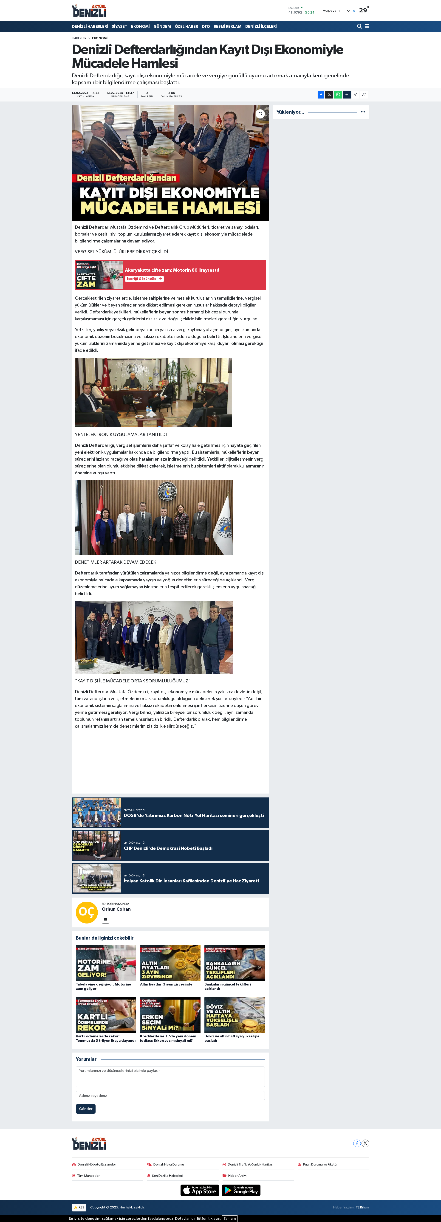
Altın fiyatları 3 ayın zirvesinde (166, 984)
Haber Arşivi (237, 1175)
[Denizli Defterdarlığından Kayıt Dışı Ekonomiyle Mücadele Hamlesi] (170, 163)
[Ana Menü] (366, 26)
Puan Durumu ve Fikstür (320, 1164)
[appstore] (200, 1190)
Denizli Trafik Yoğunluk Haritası (250, 1164)
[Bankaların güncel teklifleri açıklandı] (234, 963)
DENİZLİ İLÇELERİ (261, 26)
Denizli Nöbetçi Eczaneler (97, 1164)
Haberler (79, 38)
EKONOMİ (140, 26)
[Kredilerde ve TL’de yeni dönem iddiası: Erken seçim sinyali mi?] (170, 1015)
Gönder (86, 1109)
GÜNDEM (162, 26)
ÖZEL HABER (186, 26)
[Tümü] (363, 112)
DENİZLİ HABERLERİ (90, 26)
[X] (365, 1143)
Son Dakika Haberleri (167, 1175)
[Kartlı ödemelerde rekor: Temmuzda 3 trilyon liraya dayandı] (106, 1015)
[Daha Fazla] (347, 95)
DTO (206, 26)
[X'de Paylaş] (329, 95)
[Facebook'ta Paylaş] (321, 95)
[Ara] (360, 26)
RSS (81, 1207)
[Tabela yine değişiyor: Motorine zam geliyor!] (106, 963)
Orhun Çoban (116, 909)
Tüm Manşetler (88, 1175)
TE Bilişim (362, 1207)
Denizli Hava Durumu (168, 1164)
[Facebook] (357, 1143)
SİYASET (119, 26)
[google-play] (241, 1190)
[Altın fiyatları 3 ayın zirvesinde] (170, 963)
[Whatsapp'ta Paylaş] (338, 95)
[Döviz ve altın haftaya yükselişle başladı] (234, 1015)
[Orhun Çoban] (87, 912)
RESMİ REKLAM (227, 26)
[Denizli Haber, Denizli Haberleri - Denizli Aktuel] (89, 10)
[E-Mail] (105, 920)
